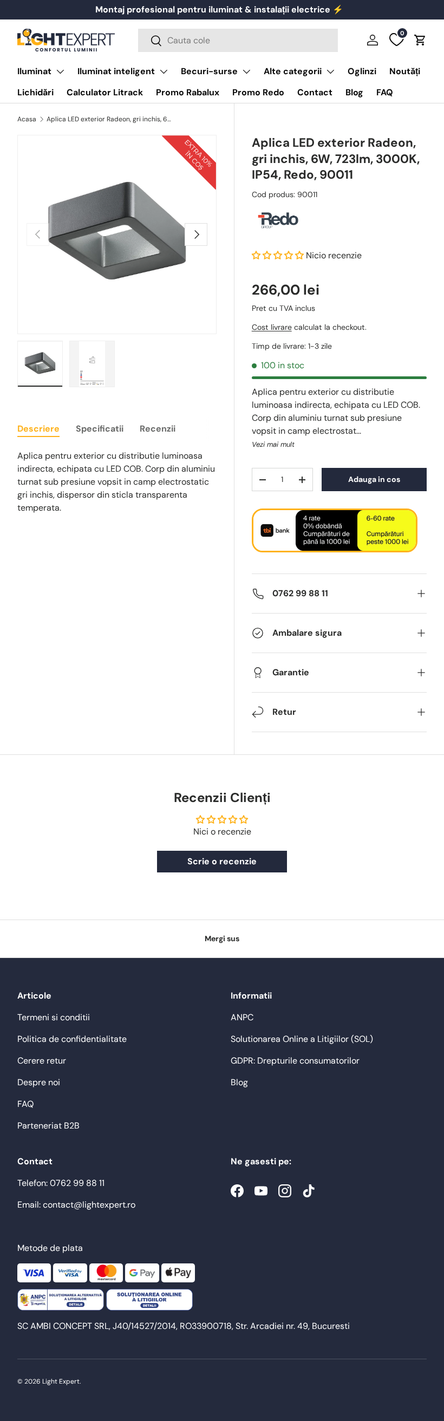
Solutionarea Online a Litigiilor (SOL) (302, 1039)
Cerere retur (41, 1060)
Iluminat (34, 71)
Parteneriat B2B (48, 1125)
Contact (314, 92)
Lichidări (35, 92)
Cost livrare (272, 327)
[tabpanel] (117, 481)
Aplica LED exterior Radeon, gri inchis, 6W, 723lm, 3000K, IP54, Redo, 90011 (112, 119)
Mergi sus (222, 938)
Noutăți (404, 71)
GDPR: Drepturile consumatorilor (295, 1060)
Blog (354, 92)
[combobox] (238, 40)
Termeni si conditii (53, 1017)
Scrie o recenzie (222, 861)
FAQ (384, 92)
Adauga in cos (374, 479)
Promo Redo (258, 92)
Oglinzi (362, 71)
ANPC (242, 1017)
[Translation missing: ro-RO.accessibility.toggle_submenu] (60, 71)
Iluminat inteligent (116, 71)
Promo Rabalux (187, 92)
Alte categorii (293, 71)
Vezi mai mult (273, 444)
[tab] (38, 428)
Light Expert (61, 1381)
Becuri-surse (209, 71)
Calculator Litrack (105, 92)
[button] (420, 40)
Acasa (26, 119)
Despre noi (38, 1082)
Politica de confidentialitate (72, 1039)
